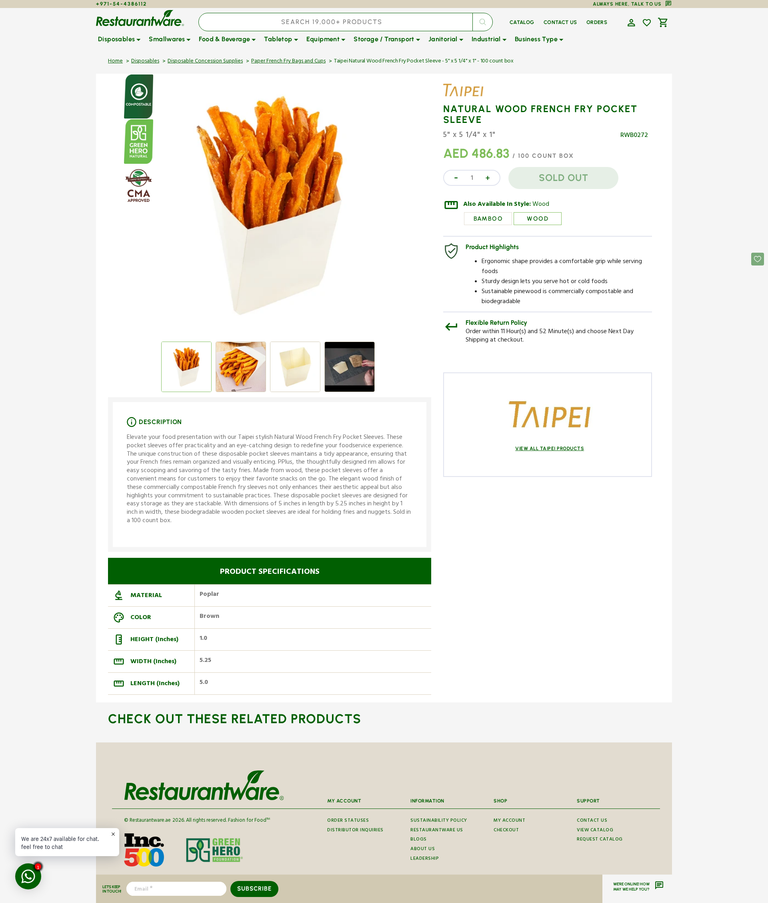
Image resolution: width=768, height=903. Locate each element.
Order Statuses (348, 821)
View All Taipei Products (549, 448)
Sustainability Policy (438, 821)
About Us (422, 849)
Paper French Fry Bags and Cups (288, 61)
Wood (540, 205)
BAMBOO (488, 218)
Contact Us (592, 821)
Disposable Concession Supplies (205, 61)
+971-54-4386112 (121, 4)
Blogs (418, 840)
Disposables (145, 61)
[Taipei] (466, 96)
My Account (509, 821)
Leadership (424, 859)
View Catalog (595, 831)
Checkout (506, 831)
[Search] (482, 22)
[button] (630, 22)
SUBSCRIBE (254, 888)
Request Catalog (600, 840)
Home (115, 61)
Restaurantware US (436, 831)
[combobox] (345, 22)
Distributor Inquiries (355, 831)
